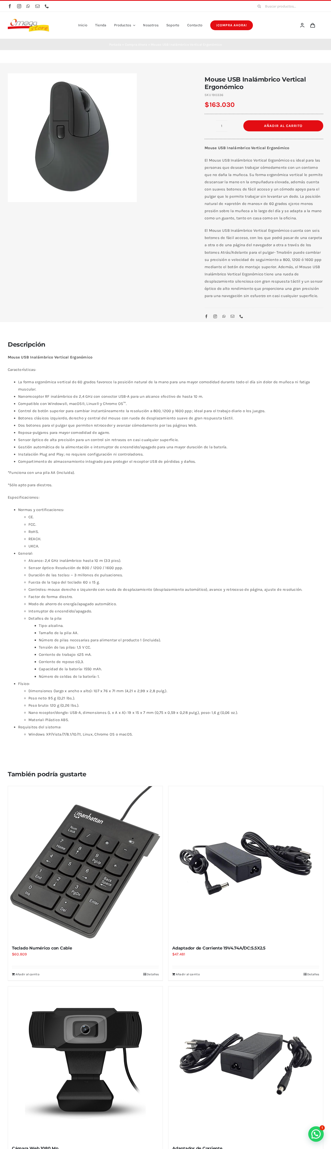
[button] (316, 1134)
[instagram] (19, 6)
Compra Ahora (136, 44)
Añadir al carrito (283, 126)
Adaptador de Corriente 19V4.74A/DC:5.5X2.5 (219, 948)
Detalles (153, 974)
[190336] (98, 137)
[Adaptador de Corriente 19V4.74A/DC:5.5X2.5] (245, 863)
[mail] (37, 6)
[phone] (47, 6)
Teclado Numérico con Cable (42, 948)
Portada (115, 44)
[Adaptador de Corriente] (245, 1063)
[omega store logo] (28, 20)
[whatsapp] (28, 6)
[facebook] (10, 6)
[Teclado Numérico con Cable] (85, 863)
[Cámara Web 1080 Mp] (85, 1063)
